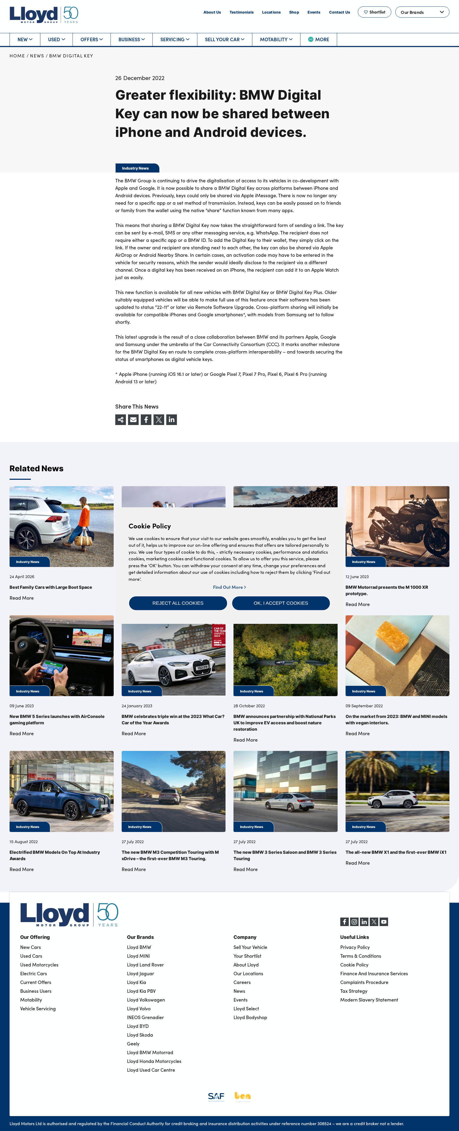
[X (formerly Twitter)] (374, 924)
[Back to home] (44, 14)
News (37, 56)
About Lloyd (246, 964)
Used (54, 39)
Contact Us (339, 12)
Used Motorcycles (39, 964)
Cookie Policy (354, 964)
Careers (242, 982)
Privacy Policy (355, 947)
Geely (133, 1043)
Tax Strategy (353, 991)
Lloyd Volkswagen (146, 999)
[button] (178, 603)
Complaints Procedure (364, 982)
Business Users (36, 991)
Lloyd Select (246, 1008)
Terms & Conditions (360, 955)
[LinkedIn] (364, 924)
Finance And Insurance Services (374, 973)
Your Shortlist (247, 955)
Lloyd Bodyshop (250, 1017)
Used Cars (31, 955)
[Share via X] (159, 419)
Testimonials (242, 12)
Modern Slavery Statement (369, 999)
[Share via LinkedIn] (171, 419)
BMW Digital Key (71, 56)
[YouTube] (384, 924)
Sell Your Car (222, 39)
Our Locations (248, 973)
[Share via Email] (133, 419)
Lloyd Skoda (140, 1034)
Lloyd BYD (138, 1026)
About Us (212, 12)
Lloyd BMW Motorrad (150, 1052)
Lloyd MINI (138, 955)
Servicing (172, 39)
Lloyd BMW (139, 947)
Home (17, 56)
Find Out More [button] (228, 587)
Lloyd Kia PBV (141, 991)
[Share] (120, 419)
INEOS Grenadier (145, 1017)
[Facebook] (344, 924)
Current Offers (35, 982)
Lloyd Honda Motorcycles (154, 1061)
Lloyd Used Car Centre (151, 1069)
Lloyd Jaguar (140, 973)
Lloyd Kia (136, 982)
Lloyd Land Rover (145, 964)
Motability (274, 39)
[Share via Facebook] (146, 419)
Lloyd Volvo (139, 1008)
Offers (89, 39)
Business (129, 39)
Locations (271, 12)
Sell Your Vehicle (250, 947)
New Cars (30, 947)
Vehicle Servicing (38, 1008)
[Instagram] (354, 924)
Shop (294, 12)
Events (314, 12)
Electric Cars (33, 973)
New (23, 39)
